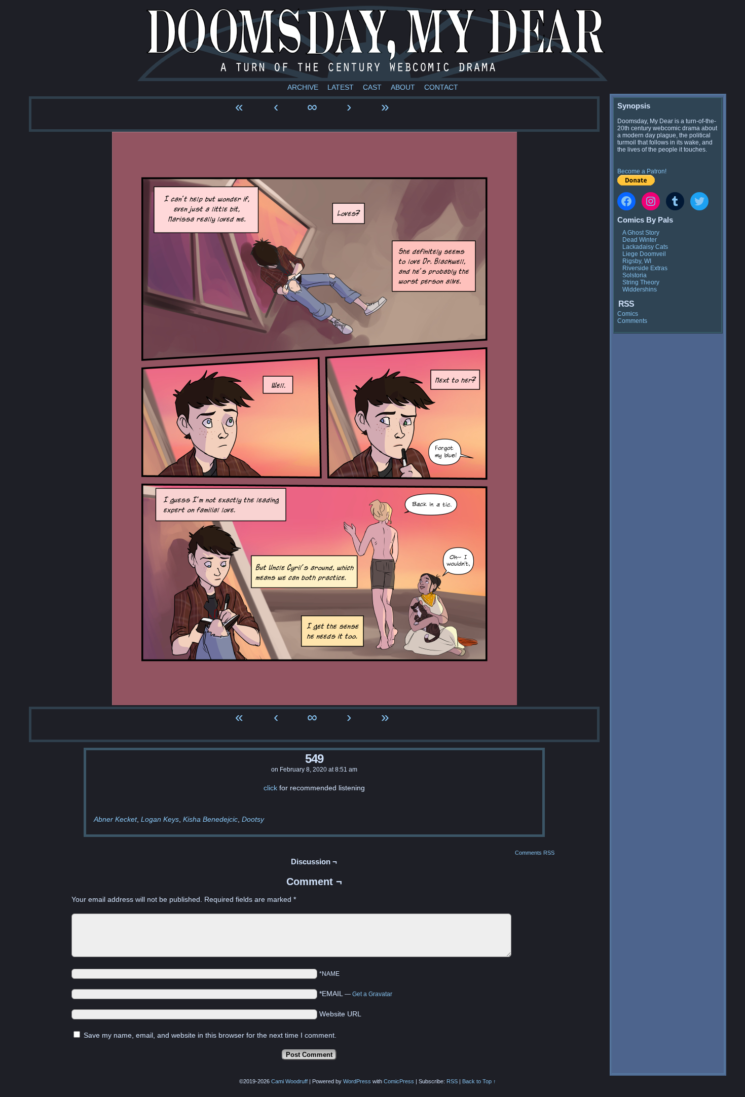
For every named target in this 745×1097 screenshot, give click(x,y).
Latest (340, 87)
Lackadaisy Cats (645, 246)
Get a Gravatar (372, 994)
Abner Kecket (115, 819)
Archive (302, 87)
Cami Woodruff (289, 1081)
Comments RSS (534, 853)
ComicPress (399, 1081)
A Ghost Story (640, 232)
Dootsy (253, 819)
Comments (632, 320)
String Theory (640, 282)
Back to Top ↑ (479, 1081)
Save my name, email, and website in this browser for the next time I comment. (210, 1035)
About (403, 87)
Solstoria (634, 275)
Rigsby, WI (636, 261)
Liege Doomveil (644, 254)
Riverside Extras (644, 268)
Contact (441, 87)
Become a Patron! (641, 171)
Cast (372, 87)
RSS (452, 1081)
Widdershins (639, 289)
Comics (627, 313)
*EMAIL (355, 994)
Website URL (340, 1014)
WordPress (357, 1081)
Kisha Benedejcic (210, 819)
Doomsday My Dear (372, 43)
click (270, 788)
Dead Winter (639, 239)
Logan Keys (160, 819)
